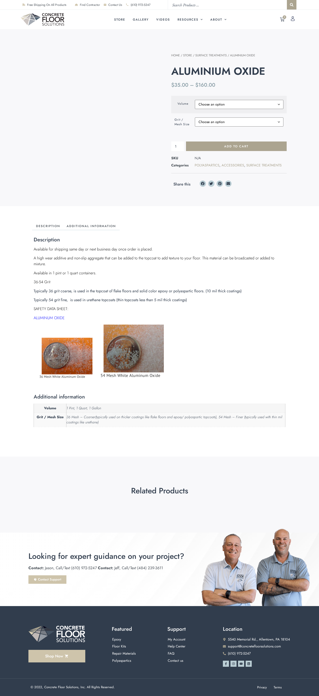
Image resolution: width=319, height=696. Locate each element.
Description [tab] (48, 226)
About (216, 19)
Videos (163, 19)
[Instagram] (233, 664)
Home (175, 55)
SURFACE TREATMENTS (211, 55)
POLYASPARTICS (207, 165)
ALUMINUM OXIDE (49, 318)
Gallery (141, 19)
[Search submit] (291, 5)
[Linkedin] (249, 664)
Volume (183, 103)
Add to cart (236, 146)
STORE (187, 55)
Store (119, 19)
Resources (188, 19)
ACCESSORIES (233, 165)
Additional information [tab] (91, 226)
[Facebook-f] (226, 664)
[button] (203, 184)
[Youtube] (241, 664)
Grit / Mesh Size (181, 121)
